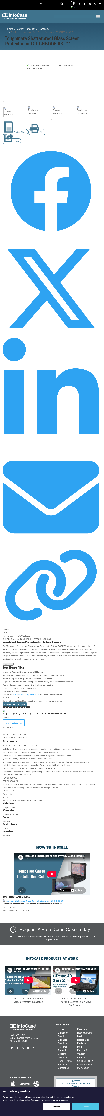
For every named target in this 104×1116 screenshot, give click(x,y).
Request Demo (84, 1033)
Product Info (8, 728)
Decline (56, 1107)
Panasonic (44, 29)
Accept (86, 1107)
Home (10, 29)
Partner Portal (65, 1061)
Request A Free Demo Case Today (54, 929)
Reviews (81, 1043)
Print (41, 132)
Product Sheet (19, 132)
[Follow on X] (95, 4)
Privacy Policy (84, 1064)
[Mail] (51, 545)
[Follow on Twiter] (51, 336)
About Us (62, 1064)
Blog (79, 1047)
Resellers (82, 1029)
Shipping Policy (85, 1061)
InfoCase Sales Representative (25, 694)
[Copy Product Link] (51, 623)
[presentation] (3, 101)
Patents (81, 1057)
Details (5, 731)
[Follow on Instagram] (90, 4)
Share (16, 141)
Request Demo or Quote (14, 704)
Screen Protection (26, 29)
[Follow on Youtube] (100, 4)
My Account (83, 1068)
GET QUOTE (14, 722)
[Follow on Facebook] (84, 4)
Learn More (8, 664)
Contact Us (63, 1068)
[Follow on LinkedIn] (79, 4)
